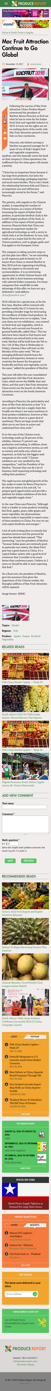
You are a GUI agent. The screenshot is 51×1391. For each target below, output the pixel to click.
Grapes (26, 636)
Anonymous (35, 64)
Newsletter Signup (25, 1364)
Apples (29, 32)
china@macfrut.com (13, 295)
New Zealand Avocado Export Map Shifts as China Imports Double (25, 1088)
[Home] (29, 3)
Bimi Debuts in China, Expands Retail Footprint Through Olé (26, 1073)
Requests (34, 1225)
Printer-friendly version (5, 133)
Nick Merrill (25, 1383)
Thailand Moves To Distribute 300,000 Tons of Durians (26, 1101)
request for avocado (20, 1239)
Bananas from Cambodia (23, 1248)
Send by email (5, 138)
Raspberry (15, 1257)
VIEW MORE (25, 1114)
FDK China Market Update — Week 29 (22, 682)
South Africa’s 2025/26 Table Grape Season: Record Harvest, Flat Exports (22, 716)
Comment (8, 814)
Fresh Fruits (17, 32)
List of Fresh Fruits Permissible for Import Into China (19, 1323)
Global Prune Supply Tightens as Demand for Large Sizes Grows (25, 1205)
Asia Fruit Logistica (15, 1150)
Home (5, 32)
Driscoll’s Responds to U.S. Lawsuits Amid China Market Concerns (25, 1060)
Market (15, 625)
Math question (10, 840)
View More (25, 1265)
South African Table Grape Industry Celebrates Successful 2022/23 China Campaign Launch (22, 1021)
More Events (25, 1168)
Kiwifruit (36, 636)
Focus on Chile (25, 1180)
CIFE (7, 1138)
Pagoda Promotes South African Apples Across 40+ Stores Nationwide (23, 783)
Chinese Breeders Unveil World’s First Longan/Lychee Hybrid (22, 984)
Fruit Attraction (13, 1162)
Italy (15, 630)
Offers (14, 1225)
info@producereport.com (25, 1361)
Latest (14, 1037)
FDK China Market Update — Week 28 (22, 749)
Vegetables (8, 639)
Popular (35, 1037)
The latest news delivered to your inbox (23, 1284)
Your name (8, 803)
